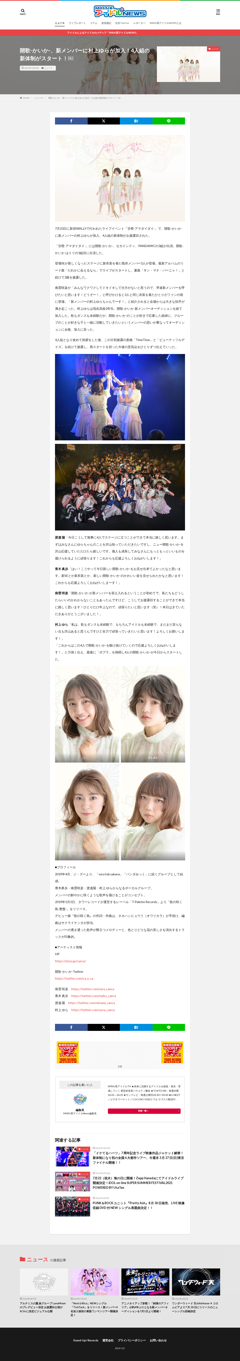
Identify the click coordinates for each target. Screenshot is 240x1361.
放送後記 (106, 22)
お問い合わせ (158, 1340)
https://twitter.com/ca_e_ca (74, 978)
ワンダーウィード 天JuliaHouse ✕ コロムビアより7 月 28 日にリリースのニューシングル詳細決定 (195, 1307)
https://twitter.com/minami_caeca (91, 1003)
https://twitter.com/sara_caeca (92, 989)
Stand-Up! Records (85, 1340)
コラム (93, 22)
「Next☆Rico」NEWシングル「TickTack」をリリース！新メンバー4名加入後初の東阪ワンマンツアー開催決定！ (94, 1309)
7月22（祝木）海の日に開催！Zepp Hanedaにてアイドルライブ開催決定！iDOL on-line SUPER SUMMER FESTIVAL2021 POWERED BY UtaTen (138, 1182)
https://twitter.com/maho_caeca (93, 996)
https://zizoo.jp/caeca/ (70, 961)
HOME (26, 98)
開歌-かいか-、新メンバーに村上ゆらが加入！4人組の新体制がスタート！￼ (84, 98)
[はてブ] (136, 120)
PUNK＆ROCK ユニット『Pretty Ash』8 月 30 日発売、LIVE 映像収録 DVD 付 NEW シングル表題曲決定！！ (139, 1205)
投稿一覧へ (143, 1110)
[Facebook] (71, 120)
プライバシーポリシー (132, 1340)
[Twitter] (104, 120)
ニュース (60, 22)
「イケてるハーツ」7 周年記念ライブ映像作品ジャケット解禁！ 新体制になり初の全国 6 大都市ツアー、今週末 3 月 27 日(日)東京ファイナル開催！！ (138, 1157)
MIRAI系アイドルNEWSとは (165, 22)
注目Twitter (122, 22)
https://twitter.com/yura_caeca (93, 1010)
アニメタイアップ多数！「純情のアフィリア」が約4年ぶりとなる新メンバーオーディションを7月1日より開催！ (145, 1307)
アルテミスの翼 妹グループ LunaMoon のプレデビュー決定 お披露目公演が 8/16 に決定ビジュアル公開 (43, 1307)
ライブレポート (77, 22)
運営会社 (108, 1340)
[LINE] (169, 120)
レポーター (139, 22)
